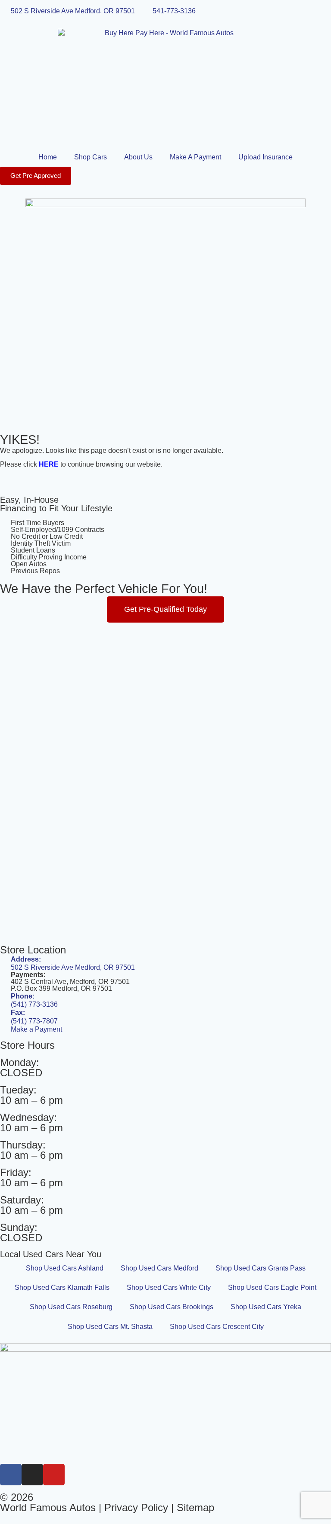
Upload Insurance (265, 157)
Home (47, 157)
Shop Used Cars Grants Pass (260, 1268)
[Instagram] (32, 1474)
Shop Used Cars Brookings (171, 1306)
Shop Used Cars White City (169, 1287)
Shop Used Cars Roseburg (71, 1306)
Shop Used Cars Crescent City (217, 1326)
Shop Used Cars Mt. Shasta (110, 1326)
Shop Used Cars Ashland (64, 1268)
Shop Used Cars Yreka (266, 1306)
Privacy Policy (136, 1507)
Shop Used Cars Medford (159, 1268)
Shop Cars (90, 157)
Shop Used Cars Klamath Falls (62, 1287)
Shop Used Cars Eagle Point (272, 1287)
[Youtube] (54, 1474)
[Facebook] (11, 1474)
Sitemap (195, 1507)
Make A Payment (195, 157)
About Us (138, 157)
